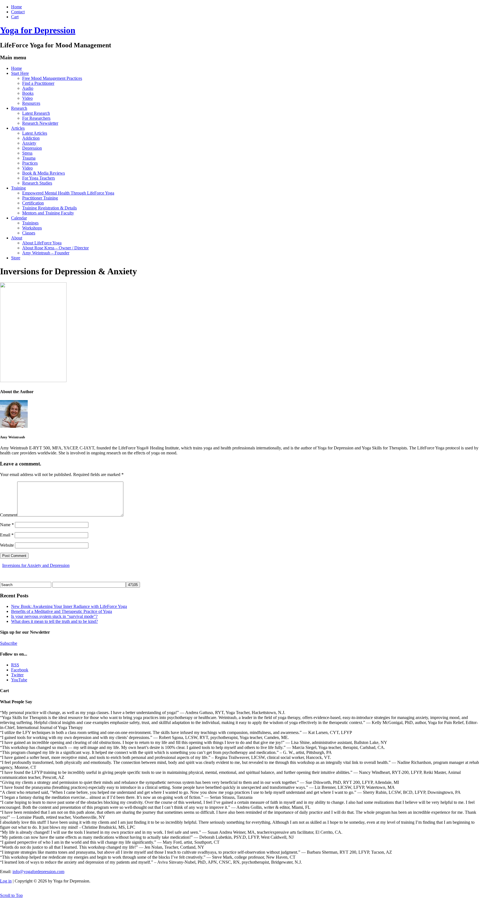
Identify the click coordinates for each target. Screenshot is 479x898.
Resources (31, 103)
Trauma (28, 158)
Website (7, 545)
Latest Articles (34, 133)
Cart (15, 16)
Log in (6, 881)
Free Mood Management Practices (52, 78)
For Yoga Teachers (38, 178)
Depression (32, 148)
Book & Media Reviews (43, 173)
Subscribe (8, 643)
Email (7, 535)
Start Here (20, 73)
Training (18, 188)
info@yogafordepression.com (38, 871)
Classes (28, 233)
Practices (30, 163)
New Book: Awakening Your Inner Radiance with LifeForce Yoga (69, 606)
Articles (18, 128)
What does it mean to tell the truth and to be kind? (54, 621)
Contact (18, 11)
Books (28, 93)
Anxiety (29, 143)
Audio (27, 88)
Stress (27, 153)
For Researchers (36, 118)
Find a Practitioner (38, 83)
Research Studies (37, 183)
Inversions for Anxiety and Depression (36, 565)
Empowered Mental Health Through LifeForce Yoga (68, 193)
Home (16, 6)
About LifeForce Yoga (42, 243)
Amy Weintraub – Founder (45, 252)
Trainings (30, 223)
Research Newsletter (40, 123)
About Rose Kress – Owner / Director (55, 247)
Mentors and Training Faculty (48, 213)
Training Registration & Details (49, 208)
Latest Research (36, 113)
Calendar (19, 218)
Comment (8, 515)
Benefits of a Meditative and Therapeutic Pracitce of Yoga (61, 611)
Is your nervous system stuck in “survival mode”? (54, 616)
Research (19, 108)
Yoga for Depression (37, 30)
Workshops (32, 228)
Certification (33, 203)
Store (15, 257)
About (16, 238)
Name (7, 524)
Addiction (31, 138)
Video (27, 98)
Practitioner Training (40, 198)
